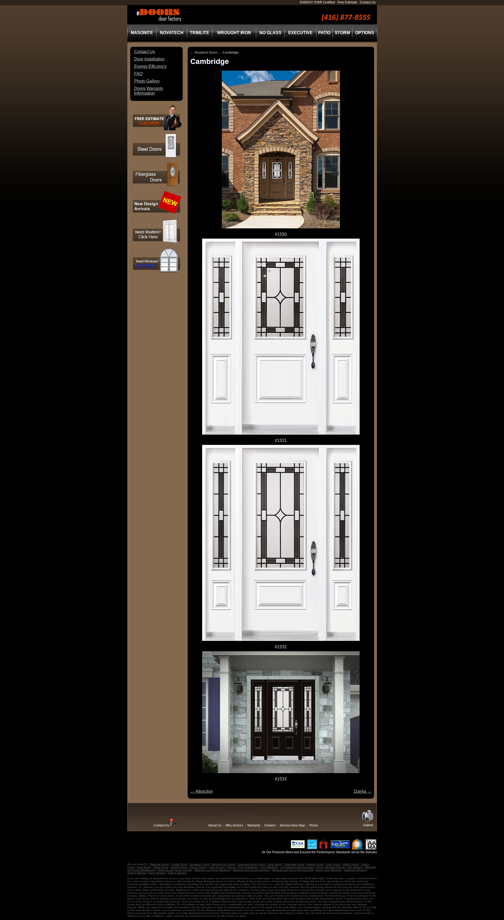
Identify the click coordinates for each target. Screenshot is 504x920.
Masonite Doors (159, 864)
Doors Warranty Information (148, 90)
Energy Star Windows (329, 869)
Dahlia (362, 791)
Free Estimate (347, 2)
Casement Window (355, 869)
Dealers (270, 825)
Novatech (171, 32)
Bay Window (355, 867)
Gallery (368, 825)
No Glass (270, 32)
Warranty (253, 825)
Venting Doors (179, 867)
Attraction (201, 791)
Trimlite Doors (179, 864)
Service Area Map (292, 825)
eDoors (231, 867)
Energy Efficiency (150, 66)
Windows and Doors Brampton (251, 869)
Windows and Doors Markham (212, 869)
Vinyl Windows (269, 867)
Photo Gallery (147, 81)
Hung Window (157, 872)
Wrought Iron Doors (223, 864)
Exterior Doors (315, 864)
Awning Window (136, 872)
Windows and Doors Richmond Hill (292, 869)
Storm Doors (160, 867)
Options (364, 32)
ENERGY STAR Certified (317, 2)
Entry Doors (333, 864)
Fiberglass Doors (294, 864)
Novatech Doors (206, 52)
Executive (300, 32)
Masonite (142, 32)
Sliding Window (177, 872)
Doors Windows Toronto (331, 867)
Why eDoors (234, 825)
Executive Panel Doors (251, 864)
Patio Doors (144, 867)
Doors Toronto (198, 867)
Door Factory (217, 867)
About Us (214, 825)
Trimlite (199, 32)
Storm (342, 32)
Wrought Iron (234, 32)
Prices (313, 825)
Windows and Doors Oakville (175, 869)
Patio (324, 32)
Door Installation (149, 59)
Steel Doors (274, 864)
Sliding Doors (351, 864)
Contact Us (368, 2)
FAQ (138, 73)
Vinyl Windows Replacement (297, 867)
